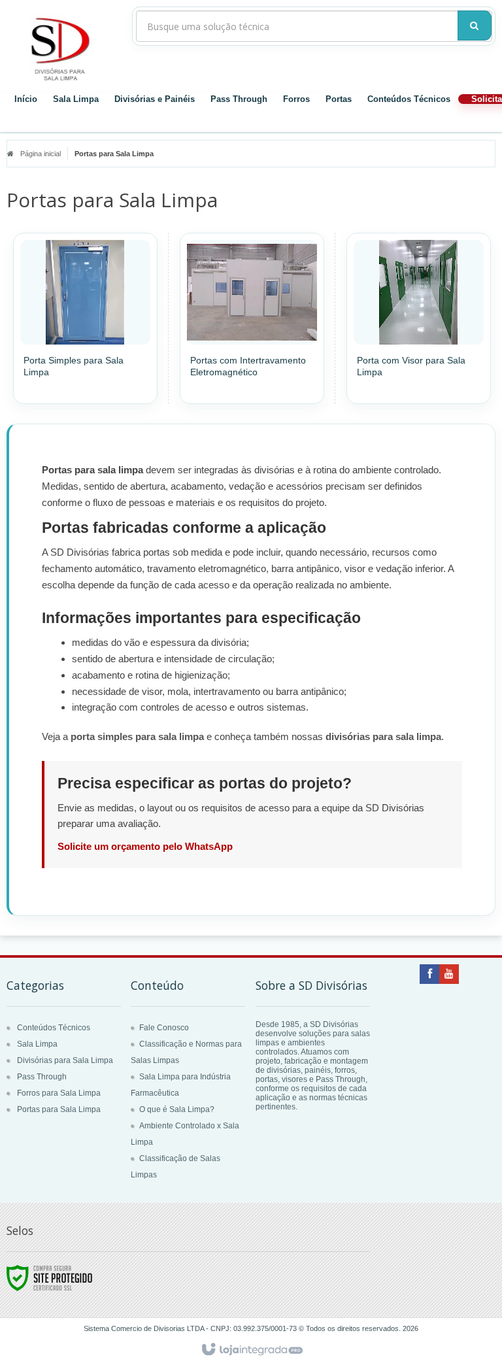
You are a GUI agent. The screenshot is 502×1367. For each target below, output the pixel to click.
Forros (296, 99)
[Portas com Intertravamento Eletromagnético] (252, 318)
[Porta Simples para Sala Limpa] (86, 318)
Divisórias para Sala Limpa (65, 1060)
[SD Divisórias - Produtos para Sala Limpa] (63, 47)
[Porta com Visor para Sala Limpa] (418, 318)
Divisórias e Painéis (154, 99)
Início (25, 99)
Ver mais (92, 352)
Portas (339, 99)
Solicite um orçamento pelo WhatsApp (145, 846)
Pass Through (238, 99)
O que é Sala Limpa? (176, 1109)
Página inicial (40, 154)
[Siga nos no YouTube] (449, 974)
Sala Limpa (76, 99)
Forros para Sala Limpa (59, 1093)
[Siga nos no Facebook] (429, 974)
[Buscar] (475, 25)
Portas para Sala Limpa (59, 1109)
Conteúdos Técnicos (408, 99)
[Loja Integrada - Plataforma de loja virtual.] (251, 1350)
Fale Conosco (164, 1027)
